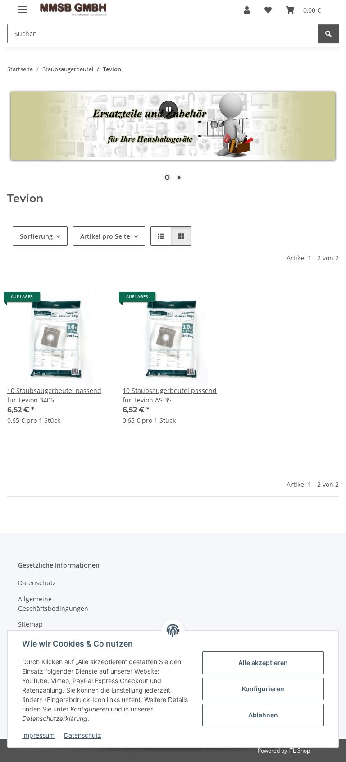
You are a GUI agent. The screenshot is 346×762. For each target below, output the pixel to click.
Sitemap (30, 624)
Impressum (38, 735)
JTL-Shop (299, 750)
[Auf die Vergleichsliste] (69, 300)
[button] (247, 10)
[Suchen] (328, 33)
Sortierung (36, 236)
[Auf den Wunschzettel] (93, 300)
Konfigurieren (263, 689)
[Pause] (168, 110)
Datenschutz (82, 735)
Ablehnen (263, 715)
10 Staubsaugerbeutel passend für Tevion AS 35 (170, 395)
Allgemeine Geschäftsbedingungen (53, 604)
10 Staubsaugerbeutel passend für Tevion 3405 (54, 395)
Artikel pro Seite (105, 236)
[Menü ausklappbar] (22, 5)
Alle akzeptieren (263, 662)
